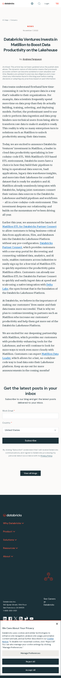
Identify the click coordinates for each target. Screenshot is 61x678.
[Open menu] (57, 3)
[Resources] (17, 548)
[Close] (57, 624)
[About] (12, 556)
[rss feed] (21, 618)
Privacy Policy (46, 456)
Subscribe (30, 440)
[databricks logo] (12, 515)
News (30, 26)
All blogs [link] (5, 20)
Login (47, 3)
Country (7, 422)
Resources (9, 548)
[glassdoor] (26, 618)
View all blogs (30, 473)
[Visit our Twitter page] (15, 618)
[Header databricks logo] (8, 3)
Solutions (8, 539)
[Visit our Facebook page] (10, 618)
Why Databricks (12, 523)
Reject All (30, 661)
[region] (30, 648)
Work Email (8, 410)
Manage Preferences (30, 653)
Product (7, 531)
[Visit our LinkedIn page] (5, 618)
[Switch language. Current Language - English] (32, 3)
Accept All (30, 670)
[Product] (14, 531)
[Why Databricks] (23, 523)
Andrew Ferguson (32, 59)
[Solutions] (15, 540)
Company (14, 20)
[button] (39, 3)
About (6, 556)
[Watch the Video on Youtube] (31, 618)
